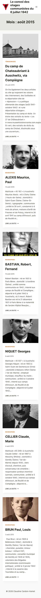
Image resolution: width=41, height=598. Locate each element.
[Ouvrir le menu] (36, 7)
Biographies (10, 173)
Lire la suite (12, 136)
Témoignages (10, 61)
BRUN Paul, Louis (18, 529)
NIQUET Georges (17, 351)
